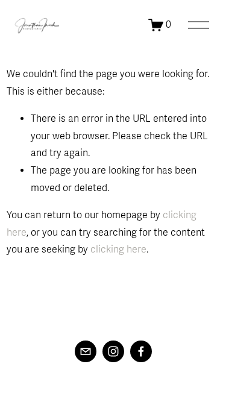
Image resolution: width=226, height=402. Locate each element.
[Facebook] (141, 351)
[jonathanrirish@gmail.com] (85, 351)
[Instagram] (113, 351)
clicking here (118, 249)
